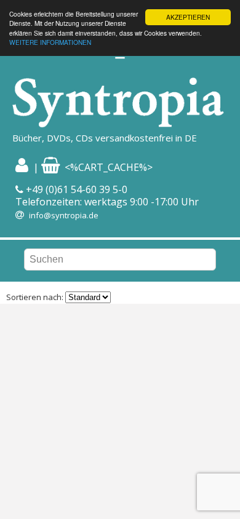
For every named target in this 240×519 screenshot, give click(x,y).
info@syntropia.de (63, 215)
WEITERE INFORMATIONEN (50, 42)
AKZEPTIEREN (188, 17)
